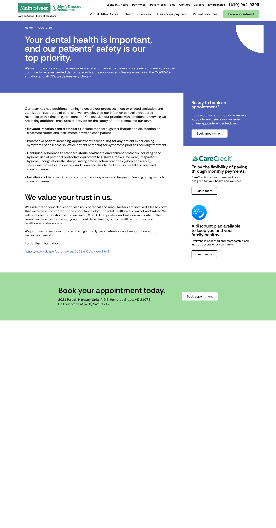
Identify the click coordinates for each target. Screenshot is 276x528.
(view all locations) (46, 16)
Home (29, 27)
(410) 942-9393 (96, 304)
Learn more (204, 191)
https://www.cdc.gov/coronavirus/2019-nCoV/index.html (67, 251)
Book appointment (210, 133)
